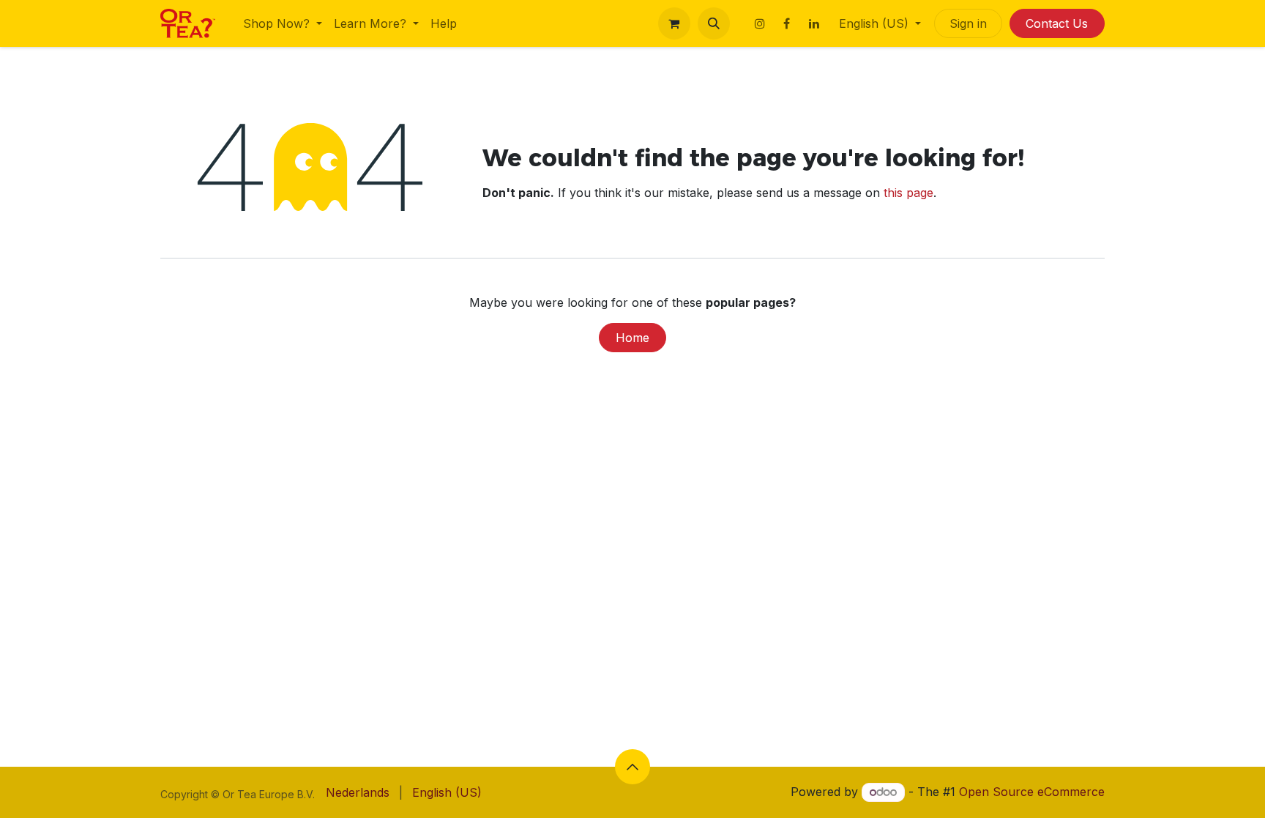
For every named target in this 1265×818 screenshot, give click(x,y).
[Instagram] (760, 23)
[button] (714, 23)
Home (632, 337)
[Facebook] (787, 23)
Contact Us (1057, 23)
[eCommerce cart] (674, 23)
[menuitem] (282, 23)
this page (908, 192)
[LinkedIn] (814, 23)
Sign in (968, 23)
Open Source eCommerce (1032, 791)
